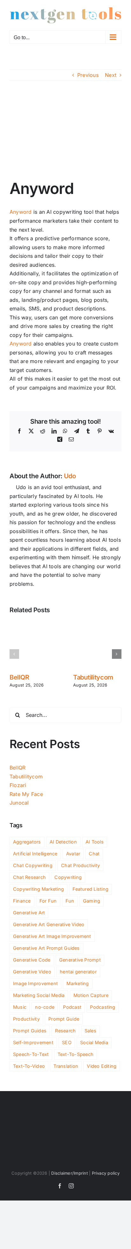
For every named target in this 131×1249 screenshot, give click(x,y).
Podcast (72, 1007)
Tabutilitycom (93, 677)
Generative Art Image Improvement (52, 936)
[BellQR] (34, 623)
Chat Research (29, 877)
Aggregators (27, 841)
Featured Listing (90, 889)
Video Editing (101, 1066)
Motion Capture (90, 995)
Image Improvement (35, 983)
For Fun (48, 900)
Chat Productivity (80, 865)
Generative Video (32, 971)
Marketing (77, 983)
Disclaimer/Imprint (69, 1173)
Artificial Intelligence (35, 853)
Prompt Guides (29, 1030)
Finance (22, 900)
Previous (88, 75)
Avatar (73, 853)
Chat (94, 853)
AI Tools (95, 841)
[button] (14, 654)
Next (110, 75)
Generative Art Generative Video (48, 924)
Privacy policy (106, 1173)
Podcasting (102, 1007)
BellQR (19, 677)
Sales (90, 1030)
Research (65, 1030)
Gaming (91, 900)
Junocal (19, 802)
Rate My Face (26, 794)
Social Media (94, 1042)
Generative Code (32, 960)
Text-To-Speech (75, 1054)
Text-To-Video (29, 1066)
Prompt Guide (63, 1019)
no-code (44, 1007)
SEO (67, 1042)
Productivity (26, 1019)
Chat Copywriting (32, 865)
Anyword (21, 212)
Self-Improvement (33, 1042)
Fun (70, 900)
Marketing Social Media (39, 995)
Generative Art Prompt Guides (46, 948)
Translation (65, 1066)
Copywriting (68, 877)
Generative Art (29, 912)
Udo (70, 476)
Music (19, 1007)
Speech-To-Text (31, 1054)
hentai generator (78, 971)
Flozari (18, 785)
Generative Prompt (80, 960)
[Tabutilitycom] (97, 623)
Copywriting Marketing (38, 889)
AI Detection (63, 841)
